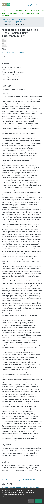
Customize (4, 501)
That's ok (38, 501)
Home (4, 19)
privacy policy (26, 497)
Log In (35, 5)
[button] (30, 4)
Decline (30, 501)
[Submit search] (27, 4)
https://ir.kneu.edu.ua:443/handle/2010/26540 (18, 480)
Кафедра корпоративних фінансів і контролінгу (14, 22)
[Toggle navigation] (41, 5)
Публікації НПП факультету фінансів (18, 19)
